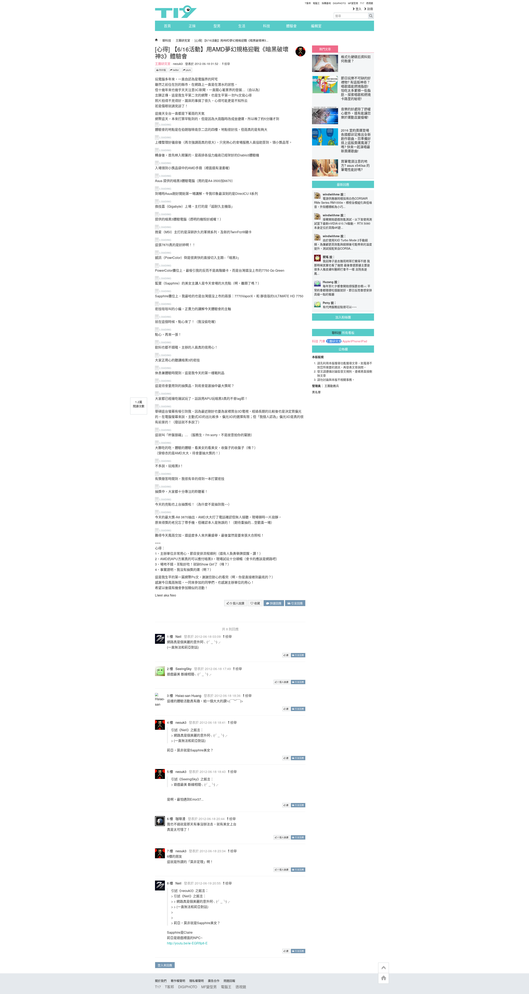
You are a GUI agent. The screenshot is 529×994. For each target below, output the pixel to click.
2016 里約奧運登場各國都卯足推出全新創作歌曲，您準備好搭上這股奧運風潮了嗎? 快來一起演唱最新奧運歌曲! (356, 140)
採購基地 (326, 3)
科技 (266, 25)
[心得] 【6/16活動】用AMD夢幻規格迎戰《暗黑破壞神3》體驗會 (221, 52)
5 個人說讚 (236, 603)
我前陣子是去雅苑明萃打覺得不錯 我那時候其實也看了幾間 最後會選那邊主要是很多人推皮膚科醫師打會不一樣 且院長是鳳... (342, 267)
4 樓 (170, 722)
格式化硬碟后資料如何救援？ (356, 58)
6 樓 (170, 818)
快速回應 (275, 603)
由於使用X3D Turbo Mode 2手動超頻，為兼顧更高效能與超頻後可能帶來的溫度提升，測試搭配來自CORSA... (343, 244)
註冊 (369, 9)
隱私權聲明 (196, 981)
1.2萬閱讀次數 (138, 404)
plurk (188, 69)
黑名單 (316, 392)
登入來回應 (165, 965)
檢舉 (226, 64)
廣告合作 (213, 981)
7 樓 (170, 851)
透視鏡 (369, 3)
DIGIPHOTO (339, 3)
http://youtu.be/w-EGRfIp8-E (187, 943)
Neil (178, 636)
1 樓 (170, 636)
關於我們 (161, 981)
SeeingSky (183, 668)
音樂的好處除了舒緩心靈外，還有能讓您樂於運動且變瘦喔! (356, 113)
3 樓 (170, 695)
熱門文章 (325, 49)
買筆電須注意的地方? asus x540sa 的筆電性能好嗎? (355, 165)
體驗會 (291, 25)
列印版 (162, 69)
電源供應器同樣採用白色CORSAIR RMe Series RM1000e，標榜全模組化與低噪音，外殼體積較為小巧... (343, 202)
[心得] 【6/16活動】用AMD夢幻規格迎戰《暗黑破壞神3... (231, 40)
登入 (358, 9)
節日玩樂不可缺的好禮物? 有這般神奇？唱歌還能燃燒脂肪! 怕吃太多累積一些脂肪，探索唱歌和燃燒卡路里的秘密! (356, 88)
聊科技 (166, 40)
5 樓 (170, 771)
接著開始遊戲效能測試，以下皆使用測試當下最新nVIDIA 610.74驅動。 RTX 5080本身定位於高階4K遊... (343, 223)
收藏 (256, 603)
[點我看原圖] (164, 124)
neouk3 (178, 64)
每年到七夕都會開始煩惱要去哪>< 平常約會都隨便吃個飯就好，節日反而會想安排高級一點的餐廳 (343, 290)
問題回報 (229, 981)
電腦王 (316, 3)
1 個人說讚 (282, 681)
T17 (176, 11)
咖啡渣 (180, 818)
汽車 (322, 341)
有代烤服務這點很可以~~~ (340, 307)
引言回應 (296, 603)
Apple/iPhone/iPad (354, 341)
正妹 (192, 25)
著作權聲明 (178, 981)
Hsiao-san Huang (188, 695)
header (383, 968)
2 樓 (170, 668)
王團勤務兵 (331, 386)
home (383, 978)
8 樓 (170, 883)
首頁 (167, 25)
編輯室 (316, 25)
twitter (175, 69)
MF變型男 (353, 3)
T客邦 (308, 3)
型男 (216, 25)
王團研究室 (183, 40)
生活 (241, 25)
